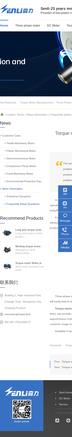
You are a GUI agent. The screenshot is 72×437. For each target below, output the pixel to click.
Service (63, 404)
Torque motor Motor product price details (39, 262)
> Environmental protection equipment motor (24, 181)
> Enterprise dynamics (17, 196)
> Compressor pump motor (20, 166)
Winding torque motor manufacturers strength (42, 246)
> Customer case (10, 135)
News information (37, 114)
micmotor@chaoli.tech (18, 314)
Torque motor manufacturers (37, 102)
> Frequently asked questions (22, 203)
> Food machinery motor (18, 173)
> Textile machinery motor (19, 143)
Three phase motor (27, 25)
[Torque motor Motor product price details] (7, 266)
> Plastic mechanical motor (20, 150)
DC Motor (53, 25)
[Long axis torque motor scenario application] (7, 233)
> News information (11, 188)
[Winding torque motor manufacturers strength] (7, 249)
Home (4, 25)
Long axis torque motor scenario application (40, 229)
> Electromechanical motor (20, 158)
